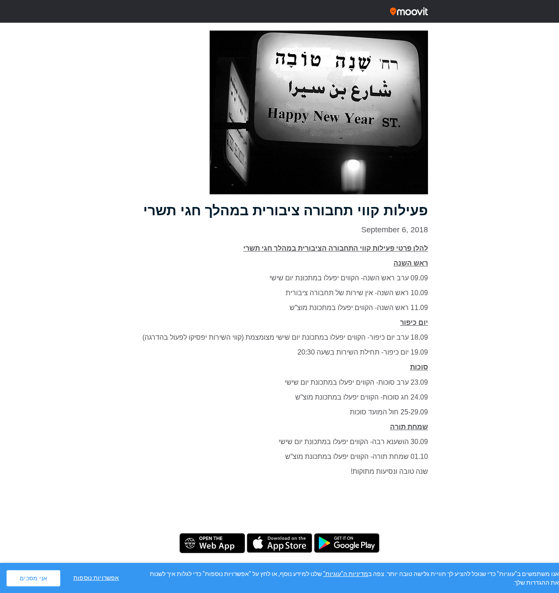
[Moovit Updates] (279, 11)
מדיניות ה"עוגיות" (345, 573)
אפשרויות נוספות (96, 577)
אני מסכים (33, 578)
